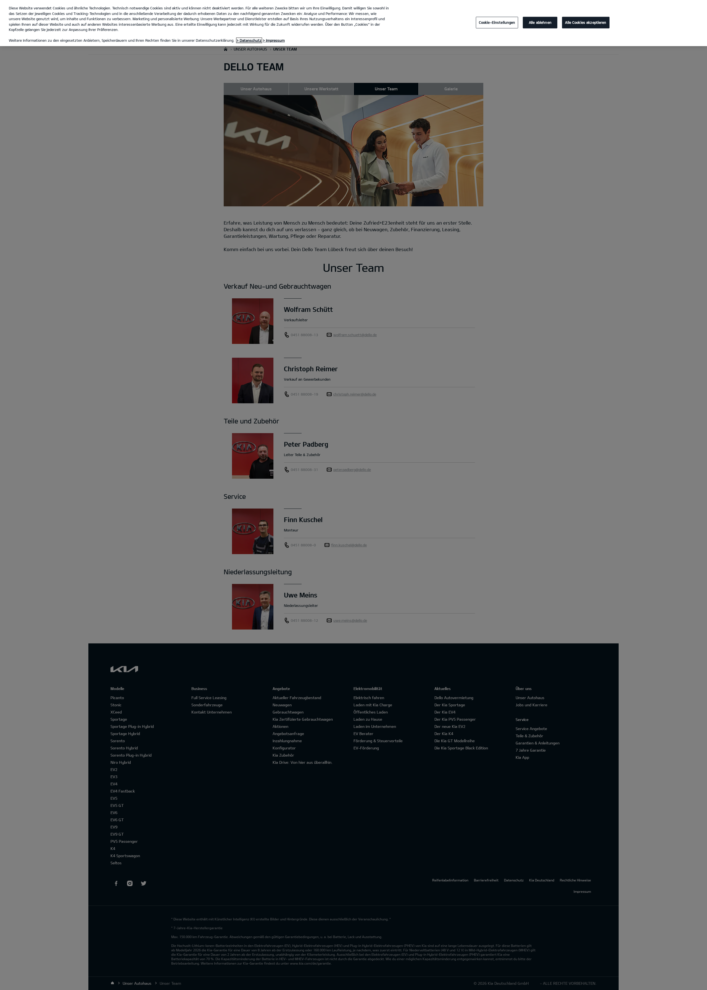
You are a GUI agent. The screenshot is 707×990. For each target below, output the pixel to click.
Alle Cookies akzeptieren (585, 22)
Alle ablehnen (540, 22)
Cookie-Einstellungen (497, 22)
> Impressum (274, 40)
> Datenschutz (249, 40)
